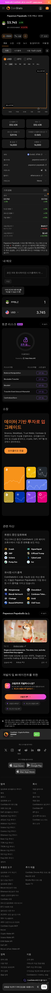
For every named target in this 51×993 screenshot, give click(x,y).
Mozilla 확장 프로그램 (34, 880)
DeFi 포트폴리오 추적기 (9, 812)
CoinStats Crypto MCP (9, 926)
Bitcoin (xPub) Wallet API (10, 949)
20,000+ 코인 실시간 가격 (10, 914)
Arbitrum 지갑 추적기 (8, 824)
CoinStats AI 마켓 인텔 (9, 804)
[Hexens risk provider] (26, 358)
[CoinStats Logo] (14, 8)
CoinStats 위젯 (6, 899)
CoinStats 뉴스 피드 (40, 820)
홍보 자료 (36, 797)
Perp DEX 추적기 (7, 858)
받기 (36, 734)
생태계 (3, 862)
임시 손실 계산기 (7, 880)
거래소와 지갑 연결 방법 (36, 963)
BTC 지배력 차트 (7, 907)
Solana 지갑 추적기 (8, 827)
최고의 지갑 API (14, 709)
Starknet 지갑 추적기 (8, 816)
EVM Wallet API (6, 941)
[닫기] (48, 2)
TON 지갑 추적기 (7, 843)
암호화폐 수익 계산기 (8, 872)
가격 (34, 793)
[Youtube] (38, 751)
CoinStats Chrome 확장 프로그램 (38, 872)
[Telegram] (41, 170)
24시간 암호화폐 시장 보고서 (11, 903)
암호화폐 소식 (6, 801)
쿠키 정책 (4, 971)
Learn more (37, 2)
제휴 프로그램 (6, 808)
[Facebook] (45, 751)
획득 (2, 793)
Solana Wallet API (7, 937)
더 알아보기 (25, 354)
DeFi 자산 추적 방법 (34, 967)
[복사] (42, 154)
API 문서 (36, 812)
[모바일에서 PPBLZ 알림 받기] (25, 36)
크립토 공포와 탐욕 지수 (10, 895)
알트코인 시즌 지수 (8, 911)
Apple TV (29, 884)
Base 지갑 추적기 (7, 839)
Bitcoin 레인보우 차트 (9, 888)
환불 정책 (4, 975)
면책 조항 (4, 959)
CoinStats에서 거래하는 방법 (37, 975)
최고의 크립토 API (32, 703)
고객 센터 (30, 959)
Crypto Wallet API (7, 934)
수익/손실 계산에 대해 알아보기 (38, 971)
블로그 (3, 797)
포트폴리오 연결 (15, 450)
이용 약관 (4, 963)
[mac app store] (25, 771)
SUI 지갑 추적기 (6, 854)
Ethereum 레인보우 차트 (10, 891)
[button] (42, 154)
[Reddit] (26, 751)
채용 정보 (36, 801)
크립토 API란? (14, 703)
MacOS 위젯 (30, 876)
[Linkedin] (32, 751)
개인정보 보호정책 (7, 967)
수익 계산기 (5, 876)
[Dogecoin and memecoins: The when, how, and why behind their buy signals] (25, 631)
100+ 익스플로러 (7, 918)
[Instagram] (12, 751)
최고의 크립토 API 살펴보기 (23, 689)
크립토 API (24, 697)
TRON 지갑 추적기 (8, 846)
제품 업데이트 (38, 789)
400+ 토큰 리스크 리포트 (10, 922)
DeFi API (4, 945)
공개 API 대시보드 (39, 816)
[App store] (16, 765)
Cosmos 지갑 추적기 (8, 831)
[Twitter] (45, 170)
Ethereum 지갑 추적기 (9, 835)
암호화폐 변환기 (7, 884)
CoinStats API (38, 808)
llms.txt (3, 930)
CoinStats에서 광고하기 (41, 804)
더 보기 (44, 324)
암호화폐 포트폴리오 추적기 (11, 789)
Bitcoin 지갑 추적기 (8, 850)
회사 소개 (36, 824)
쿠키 (21, 987)
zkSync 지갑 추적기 (8, 820)
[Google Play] (34, 765)
